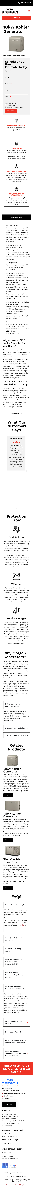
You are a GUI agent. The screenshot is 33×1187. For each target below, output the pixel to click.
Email (7, 77)
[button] (29, 10)
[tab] (16, 217)
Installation (11, 105)
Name (7, 71)
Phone (7, 96)
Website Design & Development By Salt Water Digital (16, 1180)
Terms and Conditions (12, 1185)
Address (8, 84)
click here (22, 925)
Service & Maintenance (15, 107)
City (6, 90)
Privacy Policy (23, 1185)
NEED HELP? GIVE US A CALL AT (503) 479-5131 (16, 1069)
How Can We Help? (11, 103)
